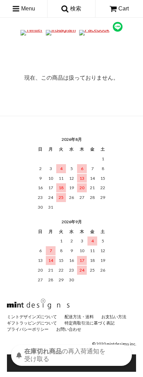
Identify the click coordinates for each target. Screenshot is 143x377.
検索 (75, 8)
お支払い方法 (113, 316)
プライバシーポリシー (28, 329)
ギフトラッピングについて (32, 323)
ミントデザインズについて (32, 316)
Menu (27, 8)
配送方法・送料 (79, 316)
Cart (123, 8)
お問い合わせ (68, 329)
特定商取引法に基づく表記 (90, 323)
